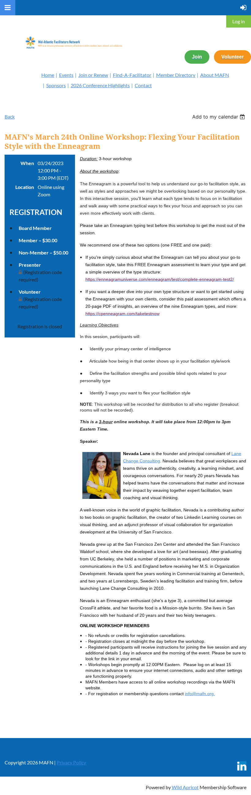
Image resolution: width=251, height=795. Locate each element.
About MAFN (214, 75)
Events (66, 75)
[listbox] (219, 116)
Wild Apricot (185, 787)
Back (10, 116)
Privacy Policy (71, 762)
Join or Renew (93, 75)
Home (47, 75)
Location (24, 187)
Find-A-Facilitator (132, 75)
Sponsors (56, 85)
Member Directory (175, 75)
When (27, 163)
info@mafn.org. (200, 693)
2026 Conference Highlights (100, 85)
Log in (238, 21)
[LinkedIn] (241, 766)
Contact (143, 85)
